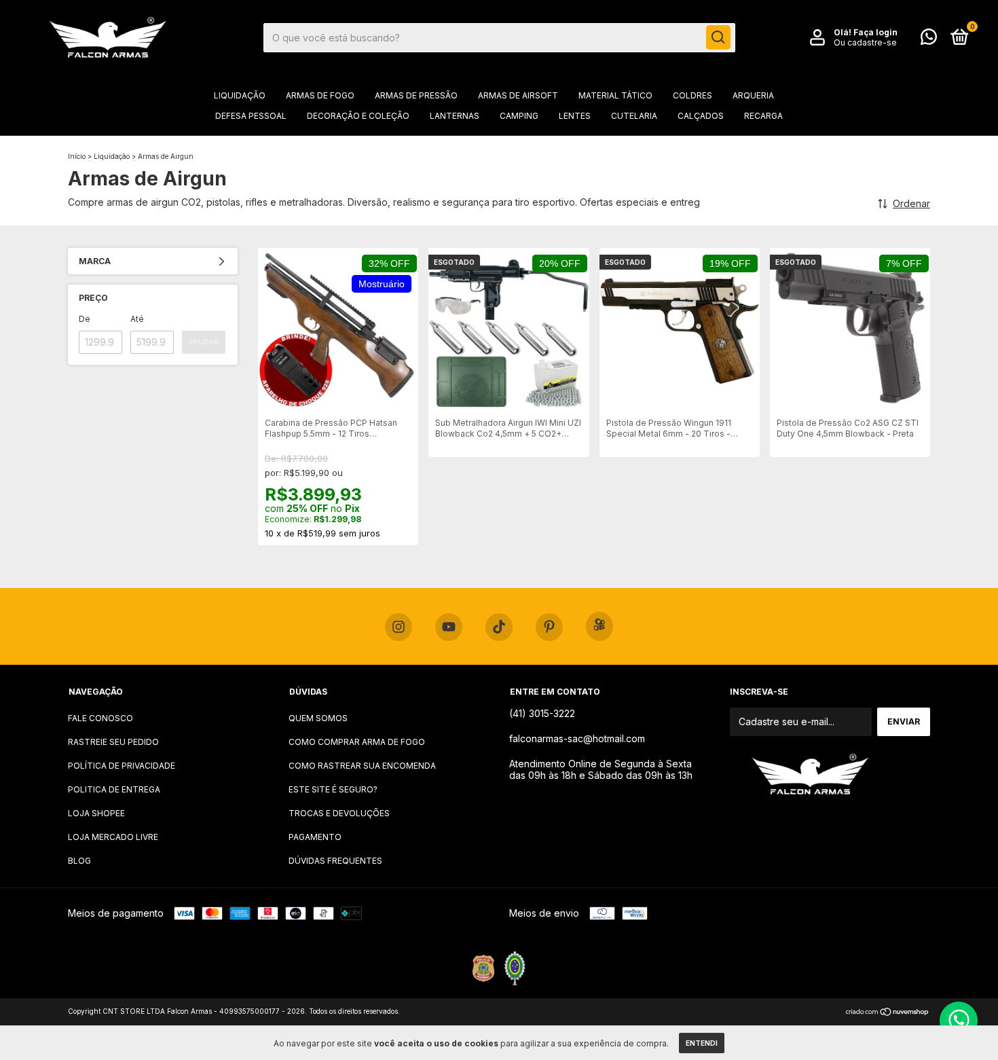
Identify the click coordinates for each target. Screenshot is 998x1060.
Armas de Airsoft (518, 95)
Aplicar (204, 342)
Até (137, 319)
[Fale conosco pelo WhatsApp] (929, 40)
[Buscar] (718, 37)
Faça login (875, 32)
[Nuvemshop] (887, 1013)
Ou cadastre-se (865, 42)
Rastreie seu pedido (113, 742)
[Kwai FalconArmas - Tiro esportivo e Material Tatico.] (599, 626)
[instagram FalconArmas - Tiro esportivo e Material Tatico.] (398, 627)
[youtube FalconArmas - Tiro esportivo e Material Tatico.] (448, 627)
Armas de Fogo (320, 95)
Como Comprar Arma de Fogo (357, 742)
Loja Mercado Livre (113, 837)
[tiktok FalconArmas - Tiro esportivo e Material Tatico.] (499, 627)
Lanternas (454, 116)
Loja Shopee (96, 813)
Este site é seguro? (333, 789)
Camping (519, 116)
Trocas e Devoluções (339, 813)
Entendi (702, 1043)
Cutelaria (634, 116)
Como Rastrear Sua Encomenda (362, 766)
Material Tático (615, 95)
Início (77, 156)
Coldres (692, 95)
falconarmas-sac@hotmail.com (577, 738)
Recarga (763, 116)
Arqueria (753, 95)
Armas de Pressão (416, 95)
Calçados (701, 116)
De (84, 319)
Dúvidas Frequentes (335, 861)
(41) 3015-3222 (542, 713)
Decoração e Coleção (358, 116)
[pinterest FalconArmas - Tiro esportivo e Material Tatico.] (549, 627)
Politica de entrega (114, 789)
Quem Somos (318, 718)
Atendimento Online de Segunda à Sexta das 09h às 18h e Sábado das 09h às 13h (600, 769)
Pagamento (315, 837)
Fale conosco (100, 718)
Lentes (575, 116)
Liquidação (239, 95)
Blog (79, 861)
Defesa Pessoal (251, 116)
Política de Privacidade (121, 766)
